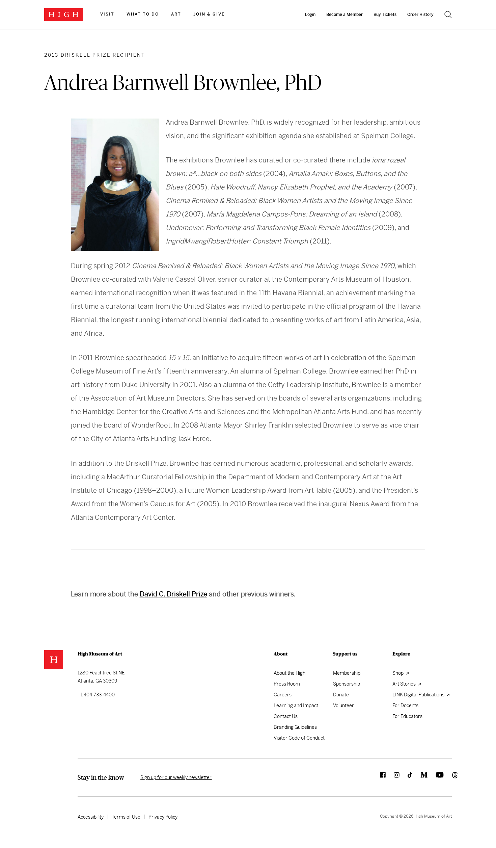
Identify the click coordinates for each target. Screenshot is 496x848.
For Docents (405, 705)
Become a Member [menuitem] (344, 14)
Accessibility (91, 817)
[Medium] (420, 777)
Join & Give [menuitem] (209, 14)
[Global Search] (448, 14)
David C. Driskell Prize (173, 594)
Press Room (287, 684)
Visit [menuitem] (107, 14)
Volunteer (343, 705)
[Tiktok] (405, 777)
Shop (398, 673)
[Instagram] (392, 777)
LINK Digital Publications (418, 695)
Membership (346, 673)
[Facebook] (379, 777)
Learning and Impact (296, 705)
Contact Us (286, 716)
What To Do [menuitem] (143, 14)
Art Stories (404, 684)
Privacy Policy (162, 817)
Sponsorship (346, 684)
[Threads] (448, 777)
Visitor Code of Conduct (299, 738)
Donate (341, 695)
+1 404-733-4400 (96, 695)
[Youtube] (436, 777)
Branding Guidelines (295, 727)
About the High (289, 673)
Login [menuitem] (310, 14)
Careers (283, 695)
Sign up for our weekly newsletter (176, 777)
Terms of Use (126, 817)
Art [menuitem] (176, 14)
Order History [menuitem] (420, 14)
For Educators (407, 716)
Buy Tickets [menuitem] (385, 14)
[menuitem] (107, 14)
